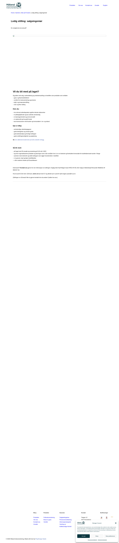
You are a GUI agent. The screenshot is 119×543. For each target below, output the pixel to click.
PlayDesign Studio (40, 539)
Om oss (80, 5)
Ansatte (97, 5)
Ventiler (46, 522)
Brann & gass (47, 519)
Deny (97, 536)
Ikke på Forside (25, 12)
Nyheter (18, 12)
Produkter (72, 5)
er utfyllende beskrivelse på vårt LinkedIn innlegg (30, 139)
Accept (83, 536)
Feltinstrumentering (49, 517)
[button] (116, 523)
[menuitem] (72, 5)
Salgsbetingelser (64, 517)
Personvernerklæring (92, 539)
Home (12, 12)
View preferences (110, 536)
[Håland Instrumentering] (13, 5)
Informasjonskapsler (102, 539)
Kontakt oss (88, 5)
